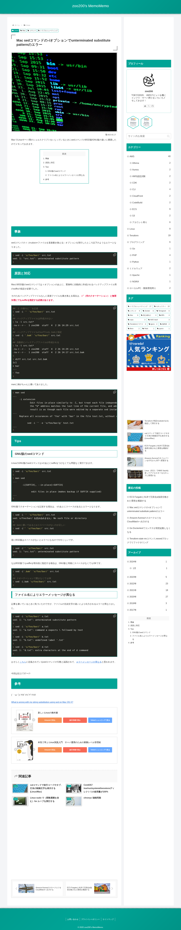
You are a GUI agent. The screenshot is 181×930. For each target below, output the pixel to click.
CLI (151, 189)
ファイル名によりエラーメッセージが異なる (66, 175)
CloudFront (151, 196)
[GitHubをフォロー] (152, 106)
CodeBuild (151, 202)
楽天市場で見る (75, 720)
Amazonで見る (49, 720)
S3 (151, 215)
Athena (151, 163)
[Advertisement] (64, 204)
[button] (168, 136)
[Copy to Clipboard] (114, 255)
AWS (150, 156)
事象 (47, 158)
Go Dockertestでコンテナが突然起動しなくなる (149, 530)
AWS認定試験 (151, 176)
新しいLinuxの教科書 (48, 713)
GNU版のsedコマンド (57, 171)
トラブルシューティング (49, 30)
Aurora (151, 169)
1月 (149, 568)
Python (151, 262)
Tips (47, 167)
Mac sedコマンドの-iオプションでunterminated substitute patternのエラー (145, 509)
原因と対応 (50, 163)
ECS (151, 209)
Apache (151, 275)
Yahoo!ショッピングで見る (100, 720)
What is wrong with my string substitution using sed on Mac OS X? (42, 702)
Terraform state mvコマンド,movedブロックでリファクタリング (148, 540)
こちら (23, 662)
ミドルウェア (150, 268)
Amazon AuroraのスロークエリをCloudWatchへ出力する (144, 520)
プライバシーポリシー (90, 919)
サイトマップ (108, 919)
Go (151, 248)
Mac (23, 30)
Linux (16, 30)
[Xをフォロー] (148, 106)
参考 (47, 179)
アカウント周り (151, 222)
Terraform (150, 235)
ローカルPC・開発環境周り (150, 288)
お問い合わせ (72, 919)
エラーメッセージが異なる (89, 662)
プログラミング (150, 242)
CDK (151, 183)
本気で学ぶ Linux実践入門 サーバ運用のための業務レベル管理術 (69, 742)
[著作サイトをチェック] (145, 106)
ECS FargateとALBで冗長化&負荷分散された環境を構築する (148, 499)
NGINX (151, 281)
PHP (151, 255)
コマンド (33, 30)
